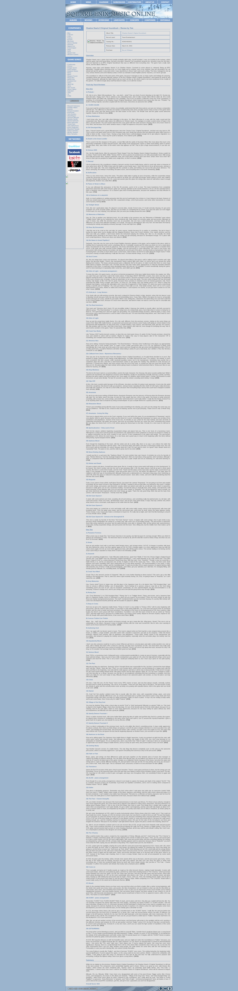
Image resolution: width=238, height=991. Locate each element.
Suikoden (70, 91)
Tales (69, 92)
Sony (69, 51)
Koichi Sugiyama (72, 127)
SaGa (69, 82)
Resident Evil (71, 81)
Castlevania (71, 64)
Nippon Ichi (71, 46)
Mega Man (70, 78)
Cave (69, 36)
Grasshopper (71, 48)
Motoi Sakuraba (72, 122)
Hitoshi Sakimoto (73, 121)
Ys (68, 94)
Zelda (69, 96)
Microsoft (70, 41)
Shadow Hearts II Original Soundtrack (134, 33)
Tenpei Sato (71, 124)
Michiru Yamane (72, 132)
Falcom (69, 38)
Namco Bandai (72, 43)
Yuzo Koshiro (71, 114)
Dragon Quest (72, 68)
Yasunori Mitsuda (73, 117)
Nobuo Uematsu (72, 130)
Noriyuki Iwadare (73, 111)
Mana (69, 73)
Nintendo (70, 44)
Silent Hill (70, 84)
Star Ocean (71, 87)
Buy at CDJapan (127, 50)
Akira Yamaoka (72, 134)
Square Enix (71, 53)
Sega (69, 49)
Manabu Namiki (72, 119)
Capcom (70, 34)
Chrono (69, 66)
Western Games (72, 54)
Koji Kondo (70, 112)
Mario (69, 74)
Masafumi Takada (73, 129)
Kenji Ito (70, 109)
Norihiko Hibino (72, 107)
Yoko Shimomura (73, 126)
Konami (69, 39)
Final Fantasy (71, 69)
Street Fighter (71, 89)
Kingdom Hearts (72, 71)
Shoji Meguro (71, 116)
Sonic (69, 86)
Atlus (69, 33)
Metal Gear (71, 79)
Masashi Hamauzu (73, 106)
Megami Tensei (72, 76)
